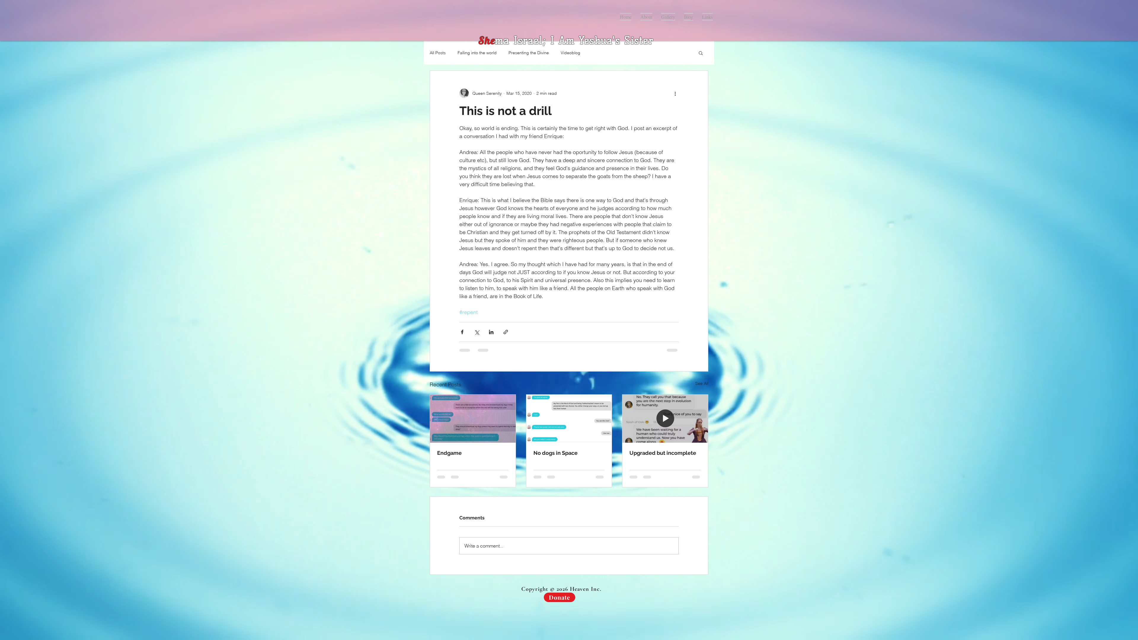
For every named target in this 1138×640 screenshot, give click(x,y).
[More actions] (675, 93)
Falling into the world (477, 52)
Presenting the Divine (529, 52)
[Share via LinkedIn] (491, 332)
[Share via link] (506, 332)
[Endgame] (473, 419)
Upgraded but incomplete (662, 453)
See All (701, 383)
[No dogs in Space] (569, 419)
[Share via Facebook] (462, 332)
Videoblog (570, 52)
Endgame (449, 453)
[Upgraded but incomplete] (665, 419)
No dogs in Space (555, 453)
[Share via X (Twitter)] (477, 332)
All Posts (438, 52)
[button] (701, 52)
